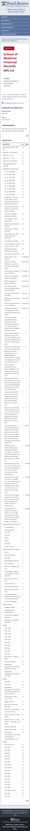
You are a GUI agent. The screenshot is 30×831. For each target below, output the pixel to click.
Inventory (7, 86)
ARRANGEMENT (8, 83)
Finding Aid (9, 48)
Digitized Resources (6, 23)
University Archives (7, 810)
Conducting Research (7, 27)
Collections (4, 17)
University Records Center (8, 34)
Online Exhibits (5, 20)
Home (3, 39)
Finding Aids (17, 39)
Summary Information (11, 81)
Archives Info (5, 30)
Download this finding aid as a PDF (14, 103)
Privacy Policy (19, 824)
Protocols (9, 824)
